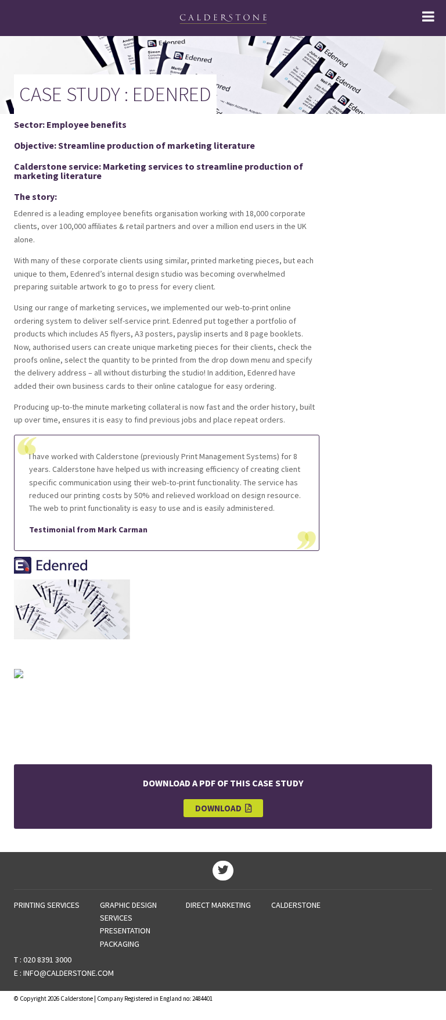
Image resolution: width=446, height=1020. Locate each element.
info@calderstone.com (68, 973)
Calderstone (296, 905)
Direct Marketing (218, 905)
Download (220, 808)
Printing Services (47, 905)
